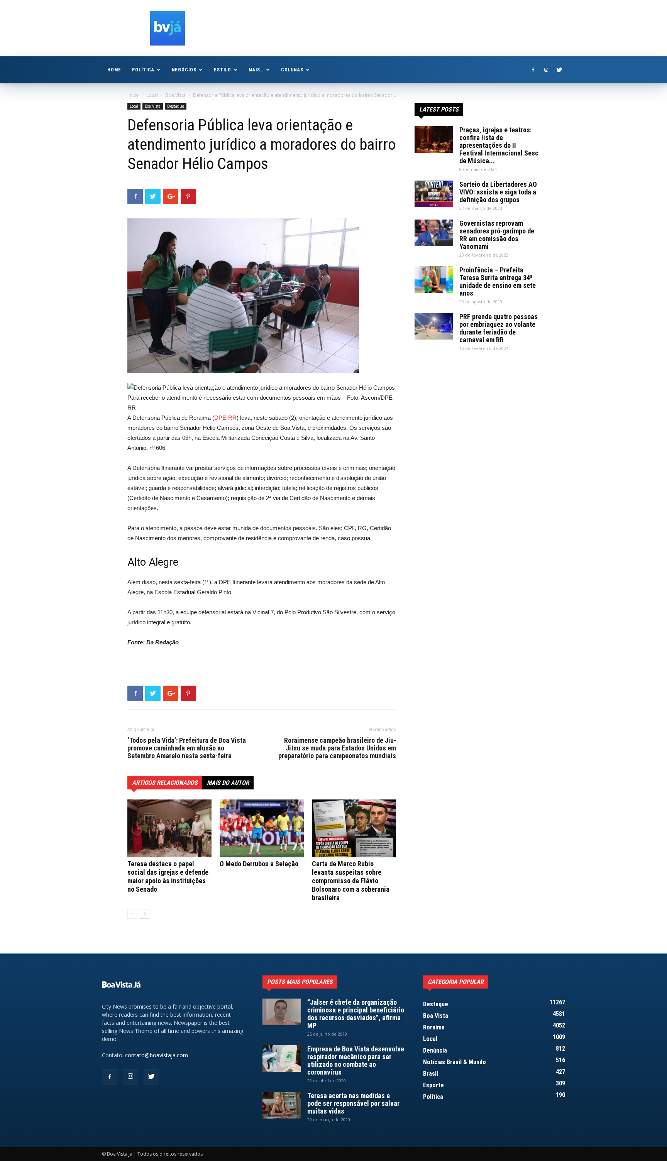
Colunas (292, 70)
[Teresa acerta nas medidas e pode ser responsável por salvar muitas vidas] (281, 1105)
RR (232, 417)
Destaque (175, 106)
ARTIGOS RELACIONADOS (165, 782)
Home (114, 70)
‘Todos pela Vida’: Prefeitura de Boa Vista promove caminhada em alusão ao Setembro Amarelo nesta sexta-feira (186, 748)
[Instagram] (546, 69)
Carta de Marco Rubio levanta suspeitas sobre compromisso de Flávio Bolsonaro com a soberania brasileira (350, 881)
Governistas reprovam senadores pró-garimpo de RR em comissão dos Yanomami (496, 234)
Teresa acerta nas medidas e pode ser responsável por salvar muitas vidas (353, 1103)
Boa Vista (175, 95)
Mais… (256, 70)
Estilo (222, 70)
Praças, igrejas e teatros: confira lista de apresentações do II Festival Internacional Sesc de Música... (498, 145)
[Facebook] (533, 69)
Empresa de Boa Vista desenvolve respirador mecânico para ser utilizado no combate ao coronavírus (355, 1060)
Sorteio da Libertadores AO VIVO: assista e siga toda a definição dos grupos (498, 192)
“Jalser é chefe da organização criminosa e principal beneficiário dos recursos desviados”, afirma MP (355, 1013)
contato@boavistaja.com (156, 1055)
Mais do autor (228, 782)
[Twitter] (559, 69)
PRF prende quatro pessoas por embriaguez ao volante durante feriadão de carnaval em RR (498, 328)
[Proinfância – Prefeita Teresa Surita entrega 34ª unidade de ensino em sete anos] (434, 279)
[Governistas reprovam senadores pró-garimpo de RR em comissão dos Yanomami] (434, 233)
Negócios (184, 70)
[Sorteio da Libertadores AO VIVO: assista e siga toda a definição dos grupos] (434, 194)
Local (152, 95)
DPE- (221, 417)
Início (133, 95)
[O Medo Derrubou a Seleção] (262, 828)
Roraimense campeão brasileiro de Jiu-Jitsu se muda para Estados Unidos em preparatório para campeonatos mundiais (337, 748)
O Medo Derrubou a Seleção (259, 864)
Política (143, 70)
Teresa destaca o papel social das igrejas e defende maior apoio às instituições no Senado (167, 876)
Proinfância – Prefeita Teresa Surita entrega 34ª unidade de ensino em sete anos (497, 281)
